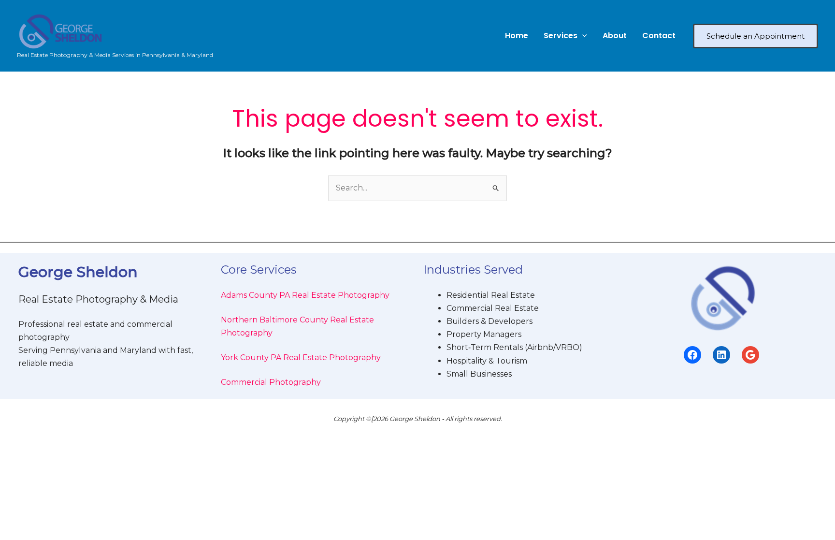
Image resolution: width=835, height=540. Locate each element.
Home (516, 35)
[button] (582, 36)
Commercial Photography (271, 382)
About (615, 35)
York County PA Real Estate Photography (301, 357)
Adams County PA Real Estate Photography (305, 295)
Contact (659, 35)
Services (560, 35)
